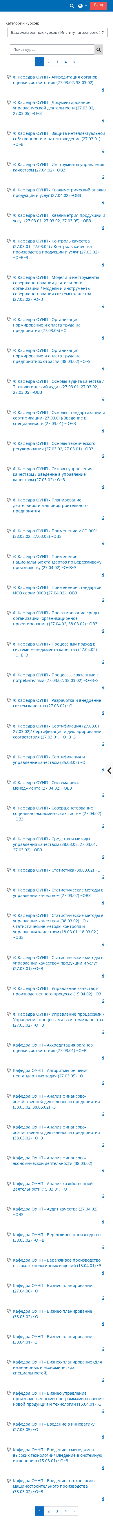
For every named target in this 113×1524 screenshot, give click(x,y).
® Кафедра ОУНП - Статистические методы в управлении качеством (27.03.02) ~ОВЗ (58, 892)
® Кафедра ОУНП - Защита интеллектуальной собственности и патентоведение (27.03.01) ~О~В (59, 138)
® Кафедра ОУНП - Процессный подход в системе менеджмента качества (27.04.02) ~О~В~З (55, 649)
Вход (98, 4)
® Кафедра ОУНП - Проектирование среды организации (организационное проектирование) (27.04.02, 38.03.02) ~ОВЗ (56, 618)
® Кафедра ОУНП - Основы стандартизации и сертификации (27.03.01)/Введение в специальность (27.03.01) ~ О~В (59, 418)
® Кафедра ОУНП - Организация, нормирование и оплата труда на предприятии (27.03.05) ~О (47, 325)
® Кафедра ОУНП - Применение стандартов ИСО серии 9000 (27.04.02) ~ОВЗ (57, 590)
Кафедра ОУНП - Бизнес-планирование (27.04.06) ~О (52, 1288)
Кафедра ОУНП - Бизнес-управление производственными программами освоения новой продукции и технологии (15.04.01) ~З (58, 1398)
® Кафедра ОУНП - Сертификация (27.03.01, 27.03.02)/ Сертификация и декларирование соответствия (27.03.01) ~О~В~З (57, 731)
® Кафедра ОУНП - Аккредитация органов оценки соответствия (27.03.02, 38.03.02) (55, 79)
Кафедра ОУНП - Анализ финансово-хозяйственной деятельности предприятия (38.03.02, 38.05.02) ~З (56, 1101)
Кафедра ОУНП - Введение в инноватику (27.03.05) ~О (53, 1426)
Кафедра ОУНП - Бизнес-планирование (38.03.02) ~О (52, 1313)
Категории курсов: (22, 23)
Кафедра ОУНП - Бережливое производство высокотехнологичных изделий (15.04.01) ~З (57, 1262)
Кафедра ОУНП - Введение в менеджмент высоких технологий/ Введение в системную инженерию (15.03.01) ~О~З (57, 1455)
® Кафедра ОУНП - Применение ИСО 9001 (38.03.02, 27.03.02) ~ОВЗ (55, 533)
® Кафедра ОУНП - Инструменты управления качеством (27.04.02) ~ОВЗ (58, 167)
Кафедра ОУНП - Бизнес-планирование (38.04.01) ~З (52, 1339)
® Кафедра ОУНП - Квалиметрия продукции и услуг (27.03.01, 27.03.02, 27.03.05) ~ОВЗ (59, 217)
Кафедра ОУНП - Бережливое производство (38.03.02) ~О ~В (57, 1237)
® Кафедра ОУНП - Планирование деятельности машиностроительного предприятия (50, 505)
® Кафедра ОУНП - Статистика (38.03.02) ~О (57, 870)
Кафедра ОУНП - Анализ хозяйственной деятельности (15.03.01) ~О (53, 1186)
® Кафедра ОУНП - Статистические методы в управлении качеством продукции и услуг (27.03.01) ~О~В (58, 963)
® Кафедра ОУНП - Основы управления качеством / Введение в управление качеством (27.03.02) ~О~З (52, 474)
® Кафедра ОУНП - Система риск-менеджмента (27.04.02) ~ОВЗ (46, 785)
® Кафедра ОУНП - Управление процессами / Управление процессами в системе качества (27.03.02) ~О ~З (58, 1019)
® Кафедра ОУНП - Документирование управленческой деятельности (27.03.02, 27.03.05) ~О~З (53, 108)
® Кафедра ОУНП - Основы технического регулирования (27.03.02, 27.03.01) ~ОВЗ (54, 446)
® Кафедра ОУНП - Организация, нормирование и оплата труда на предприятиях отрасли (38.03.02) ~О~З (51, 356)
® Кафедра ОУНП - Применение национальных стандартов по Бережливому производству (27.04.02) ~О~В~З (57, 562)
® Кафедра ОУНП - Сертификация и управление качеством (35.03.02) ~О (49, 759)
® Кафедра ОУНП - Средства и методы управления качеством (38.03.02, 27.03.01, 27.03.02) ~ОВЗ (55, 844)
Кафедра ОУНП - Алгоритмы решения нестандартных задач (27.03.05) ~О (51, 1073)
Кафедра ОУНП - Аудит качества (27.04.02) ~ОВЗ (55, 1211)
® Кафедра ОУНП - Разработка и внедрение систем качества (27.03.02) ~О (57, 702)
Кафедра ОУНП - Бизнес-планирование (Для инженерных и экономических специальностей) (57, 1367)
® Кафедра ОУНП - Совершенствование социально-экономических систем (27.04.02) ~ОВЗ (57, 813)
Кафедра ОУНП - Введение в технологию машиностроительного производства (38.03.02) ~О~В (54, 1486)
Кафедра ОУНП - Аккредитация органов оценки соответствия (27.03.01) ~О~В (53, 1047)
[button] (72, 5)
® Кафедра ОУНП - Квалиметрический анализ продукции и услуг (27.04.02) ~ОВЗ (59, 192)
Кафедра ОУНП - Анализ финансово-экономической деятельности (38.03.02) (52, 1160)
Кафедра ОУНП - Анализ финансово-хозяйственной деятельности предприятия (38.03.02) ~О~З (56, 1132)
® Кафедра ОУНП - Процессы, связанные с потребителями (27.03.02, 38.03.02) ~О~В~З (56, 677)
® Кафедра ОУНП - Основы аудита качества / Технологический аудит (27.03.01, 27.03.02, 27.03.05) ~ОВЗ (58, 386)
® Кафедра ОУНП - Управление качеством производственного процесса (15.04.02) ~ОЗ (57, 991)
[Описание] (104, 90)
